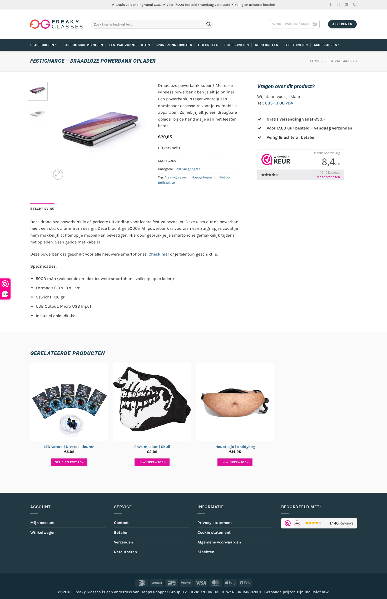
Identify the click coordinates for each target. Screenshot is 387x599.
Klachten (205, 552)
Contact (121, 522)
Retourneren (125, 552)
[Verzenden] (208, 24)
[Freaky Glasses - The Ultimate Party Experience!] (56, 24)
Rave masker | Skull (152, 447)
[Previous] (60, 131)
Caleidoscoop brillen (83, 45)
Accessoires (325, 45)
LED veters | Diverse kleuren (69, 447)
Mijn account (42, 522)
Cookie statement (214, 532)
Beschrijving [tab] (42, 209)
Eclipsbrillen (236, 45)
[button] (295, 24)
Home (315, 61)
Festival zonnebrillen (129, 45)
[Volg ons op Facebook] (330, 5)
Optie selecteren (69, 462)
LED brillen (208, 45)
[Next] (141, 131)
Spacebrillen (42, 45)
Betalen (121, 532)
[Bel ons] (354, 5)
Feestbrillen (296, 45)
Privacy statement (214, 522)
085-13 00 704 (279, 103)
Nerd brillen (266, 45)
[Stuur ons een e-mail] (346, 5)
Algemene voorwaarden (219, 542)
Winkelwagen (43, 532)
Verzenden (123, 542)
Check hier (158, 254)
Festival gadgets (341, 61)
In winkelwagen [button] (152, 462)
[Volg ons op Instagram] (338, 5)
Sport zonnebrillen (174, 45)
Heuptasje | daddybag (235, 447)
